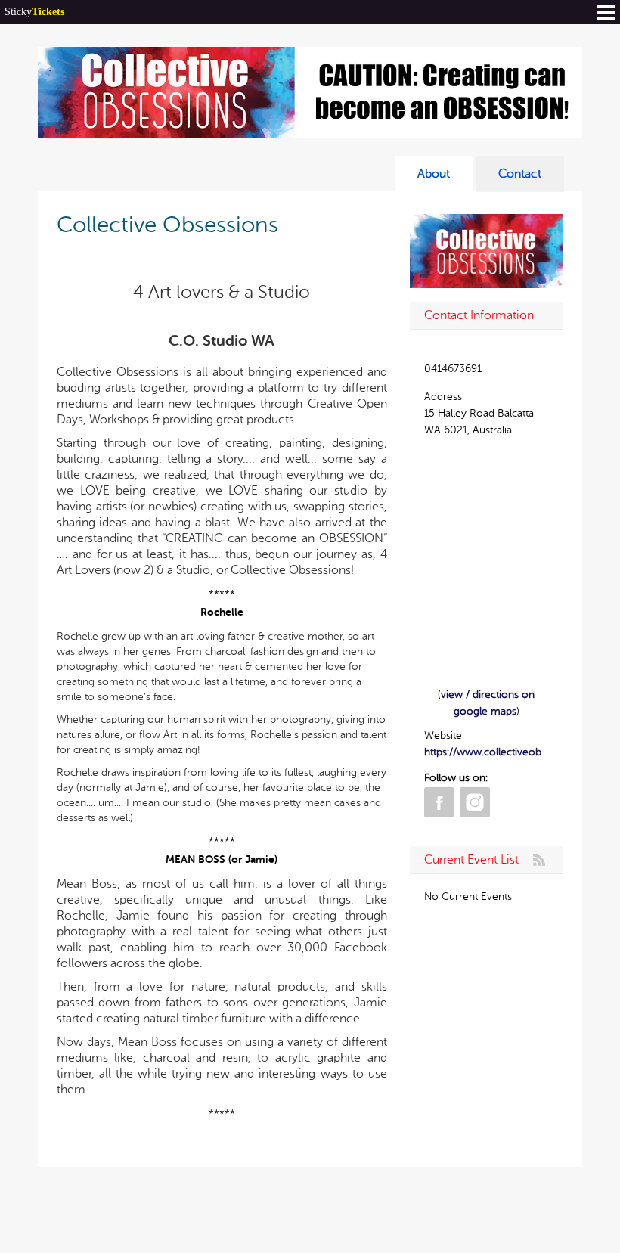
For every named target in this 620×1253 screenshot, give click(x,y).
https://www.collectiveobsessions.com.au (521, 752)
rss (539, 860)
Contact (519, 174)
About (433, 174)
